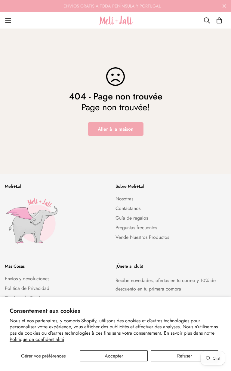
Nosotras (124, 198)
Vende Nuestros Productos (142, 237)
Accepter (114, 355)
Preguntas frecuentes (136, 227)
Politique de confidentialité (37, 339)
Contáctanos (128, 208)
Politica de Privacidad (27, 288)
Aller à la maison (116, 129)
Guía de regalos (132, 217)
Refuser (184, 355)
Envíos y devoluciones (27, 278)
